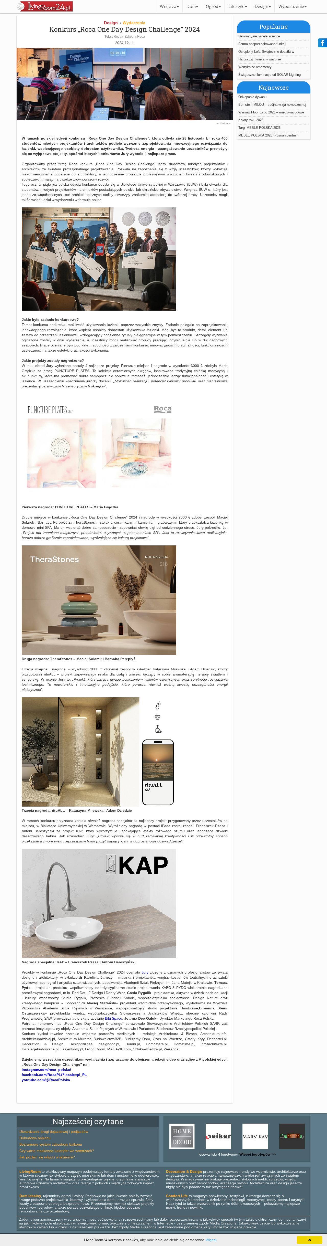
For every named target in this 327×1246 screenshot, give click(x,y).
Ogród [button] (212, 6)
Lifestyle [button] (236, 6)
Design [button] (261, 6)
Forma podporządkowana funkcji (262, 44)
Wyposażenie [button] (291, 6)
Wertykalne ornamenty (255, 67)
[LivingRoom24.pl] (45, 10)
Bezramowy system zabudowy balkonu (50, 1144)
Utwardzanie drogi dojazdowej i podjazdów (53, 1131)
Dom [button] (191, 6)
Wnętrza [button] (168, 6)
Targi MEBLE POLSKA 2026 (259, 128)
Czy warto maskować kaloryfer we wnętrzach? (56, 1151)
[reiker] (191, 1149)
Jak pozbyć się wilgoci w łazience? (47, 1157)
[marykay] (227, 1149)
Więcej (211, 1240)
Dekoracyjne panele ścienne (259, 36)
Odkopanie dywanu (252, 97)
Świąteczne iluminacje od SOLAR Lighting (269, 74)
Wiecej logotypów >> (257, 1154)
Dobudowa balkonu (35, 1138)
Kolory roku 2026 (250, 120)
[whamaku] (264, 1149)
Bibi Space (113, 1018)
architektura (223, 123)
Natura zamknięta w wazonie (259, 59)
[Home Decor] (300, 1149)
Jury (145, 972)
